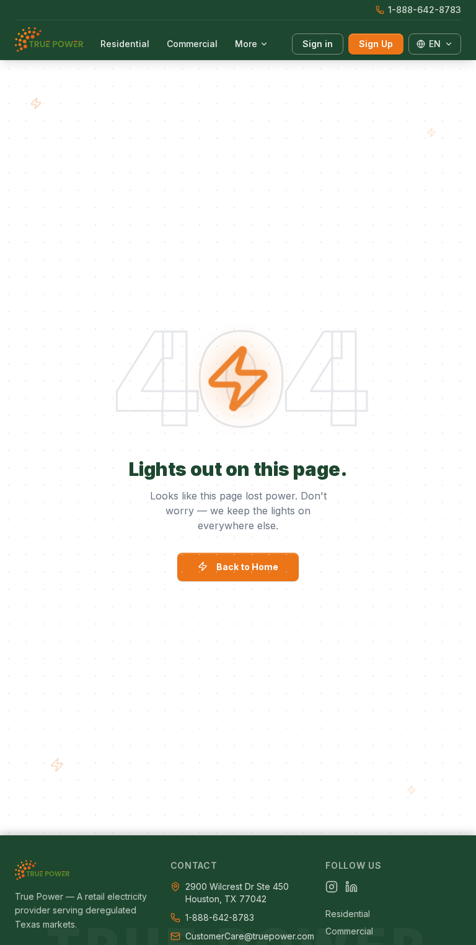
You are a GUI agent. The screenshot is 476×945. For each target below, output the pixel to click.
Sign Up (376, 43)
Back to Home (247, 566)
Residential (124, 43)
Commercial (192, 43)
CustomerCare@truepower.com (249, 936)
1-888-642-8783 (424, 9)
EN (435, 43)
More (246, 43)
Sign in (317, 43)
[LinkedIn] (351, 887)
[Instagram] (331, 887)
